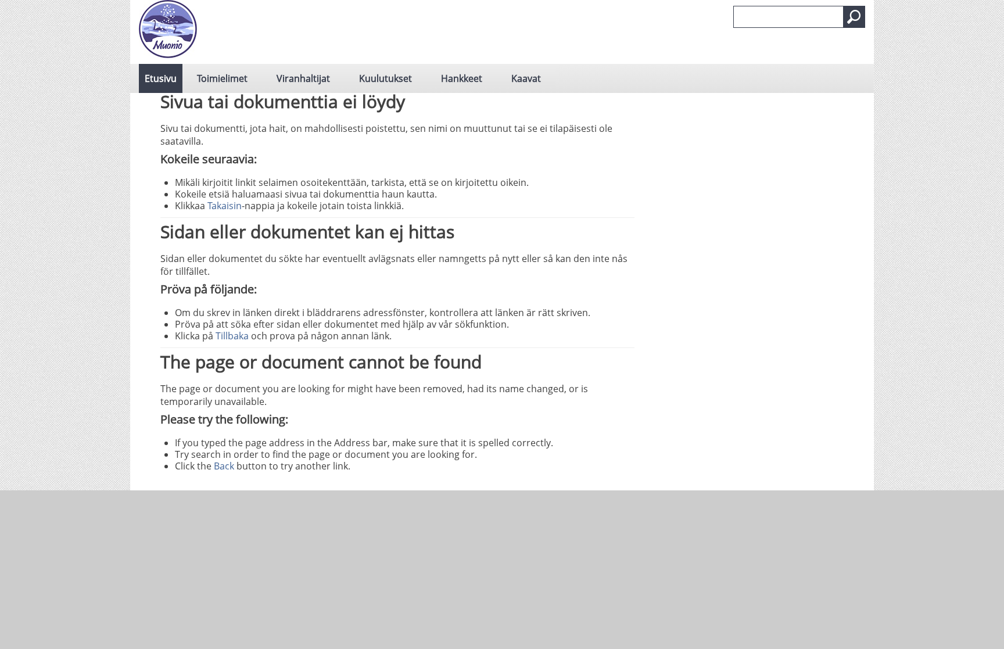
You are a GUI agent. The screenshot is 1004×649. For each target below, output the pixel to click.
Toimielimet (222, 78)
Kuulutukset (385, 78)
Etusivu (161, 78)
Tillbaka (232, 335)
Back (224, 466)
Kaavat (526, 78)
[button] (854, 17)
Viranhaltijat (303, 78)
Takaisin (224, 205)
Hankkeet (461, 78)
